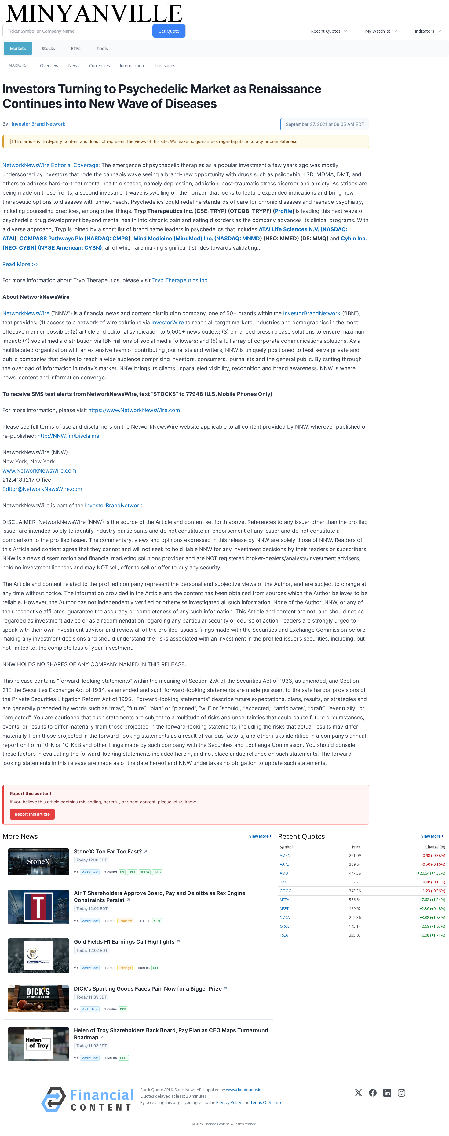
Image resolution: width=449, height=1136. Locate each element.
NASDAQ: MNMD (238, 238)
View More (259, 836)
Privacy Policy (228, 1102)
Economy (125, 920)
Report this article (32, 814)
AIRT (157, 920)
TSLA (284, 935)
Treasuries (165, 65)
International (132, 65)
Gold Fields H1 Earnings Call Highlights (127, 941)
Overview (49, 65)
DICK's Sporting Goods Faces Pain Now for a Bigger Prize (151, 988)
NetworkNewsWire (25, 313)
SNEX (157, 872)
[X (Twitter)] (358, 1100)
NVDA (285, 917)
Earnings (125, 968)
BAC (283, 882)
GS (122, 872)
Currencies (99, 65)
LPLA (132, 872)
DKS (123, 1009)
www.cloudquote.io (243, 1089)
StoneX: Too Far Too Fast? (111, 851)
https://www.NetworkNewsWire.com (134, 410)
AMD (284, 873)
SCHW (144, 872)
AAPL (284, 864)
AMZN (285, 855)
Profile (283, 211)
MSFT (284, 908)
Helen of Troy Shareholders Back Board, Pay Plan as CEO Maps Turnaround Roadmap (171, 1033)
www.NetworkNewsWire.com (39, 470)
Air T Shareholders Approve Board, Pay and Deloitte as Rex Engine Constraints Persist (159, 896)
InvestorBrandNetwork (312, 313)
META (284, 899)
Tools (102, 48)
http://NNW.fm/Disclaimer (69, 436)
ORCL (284, 926)
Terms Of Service (266, 1102)
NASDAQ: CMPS (107, 238)
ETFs (76, 48)
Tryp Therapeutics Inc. (180, 280)
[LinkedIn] (387, 1100)
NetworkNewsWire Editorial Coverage (50, 165)
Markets (18, 48)
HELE (123, 1058)
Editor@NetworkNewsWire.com (42, 489)
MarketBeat (90, 872)
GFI (155, 968)
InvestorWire (167, 322)
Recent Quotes (326, 31)
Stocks (48, 48)
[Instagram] (401, 1100)
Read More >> (20, 264)
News (73, 65)
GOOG (285, 890)
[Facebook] (373, 1100)
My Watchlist (377, 31)
